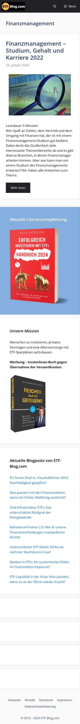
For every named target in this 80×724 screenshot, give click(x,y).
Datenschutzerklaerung (40, 706)
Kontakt (30, 700)
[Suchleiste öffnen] (54, 6)
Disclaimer (46, 700)
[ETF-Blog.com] (13, 6)
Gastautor (14, 700)
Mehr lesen (18, 188)
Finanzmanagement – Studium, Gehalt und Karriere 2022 (36, 50)
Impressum (64, 700)
